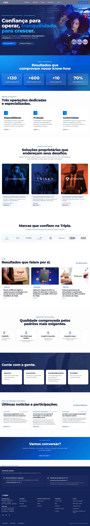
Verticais (35, 2)
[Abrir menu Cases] (46, 2)
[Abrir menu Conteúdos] (55, 2)
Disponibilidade (23, 501)
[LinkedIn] (3, 515)
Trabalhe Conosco (59, 508)
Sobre (58, 2)
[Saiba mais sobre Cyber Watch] (15, 179)
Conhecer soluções (25, 43)
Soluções (26, 2)
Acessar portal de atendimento (58, 480)
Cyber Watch (40, 501)
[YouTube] (9, 515)
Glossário (57, 506)
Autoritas (39, 506)
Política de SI (76, 508)
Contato (57, 511)
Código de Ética (77, 506)
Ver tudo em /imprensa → (80, 405)
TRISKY (38, 503)
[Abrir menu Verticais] (39, 2)
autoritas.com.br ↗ (66, 203)
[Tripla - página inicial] (9, 495)
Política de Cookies (77, 503)
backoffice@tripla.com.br (72, 484)
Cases (42, 2)
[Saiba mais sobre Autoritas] (74, 179)
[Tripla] (5, 2)
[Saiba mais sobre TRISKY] (45, 179)
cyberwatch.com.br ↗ (8, 203)
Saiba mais (6, 205)
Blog (56, 503)
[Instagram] (6, 515)
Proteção (21, 503)
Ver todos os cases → (82, 263)
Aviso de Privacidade (78, 501)
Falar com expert (8, 43)
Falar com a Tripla (83, 2)
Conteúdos (51, 2)
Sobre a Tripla (58, 501)
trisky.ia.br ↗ (35, 203)
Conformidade (23, 506)
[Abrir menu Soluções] (31, 2)
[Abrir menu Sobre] (61, 2)
